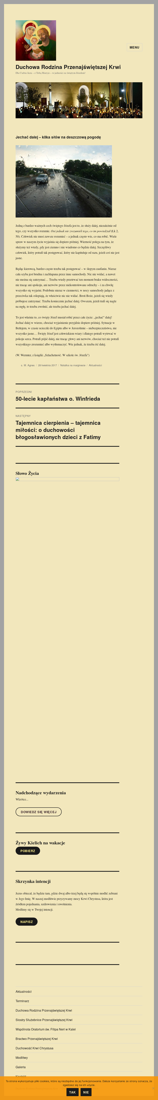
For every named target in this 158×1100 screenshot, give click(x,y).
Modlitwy (22, 1057)
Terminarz (22, 1001)
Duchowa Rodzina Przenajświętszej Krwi (68, 67)
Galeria (21, 1067)
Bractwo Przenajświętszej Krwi (37, 1038)
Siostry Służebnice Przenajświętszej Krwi (44, 1020)
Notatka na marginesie (72, 365)
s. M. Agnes (28, 365)
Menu (135, 47)
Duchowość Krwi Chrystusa (34, 1048)
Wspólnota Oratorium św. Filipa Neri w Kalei (46, 1029)
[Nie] (153, 1088)
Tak (72, 1092)
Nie (86, 1092)
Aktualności (95, 365)
